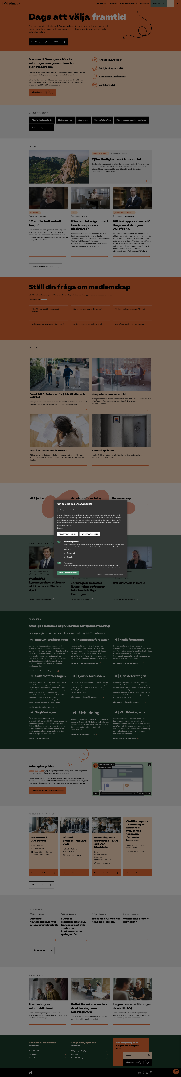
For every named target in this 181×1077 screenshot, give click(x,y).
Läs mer (60, 528)
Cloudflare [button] (70, 557)
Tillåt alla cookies (67, 534)
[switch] (58, 541)
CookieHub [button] (71, 553)
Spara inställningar (68, 573)
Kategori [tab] (62, 510)
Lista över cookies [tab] (76, 510)
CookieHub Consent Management (114, 574)
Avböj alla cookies (89, 534)
